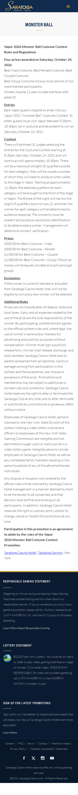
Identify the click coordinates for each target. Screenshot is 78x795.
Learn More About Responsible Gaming (26, 628)
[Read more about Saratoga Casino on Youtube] (52, 758)
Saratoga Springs (50, 553)
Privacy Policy (18, 748)
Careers (9, 743)
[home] (18, 6)
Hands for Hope (60, 743)
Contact (42, 743)
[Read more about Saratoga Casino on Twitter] (33, 758)
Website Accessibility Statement (49, 748)
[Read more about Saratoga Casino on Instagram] (42, 758)
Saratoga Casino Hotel (20, 553)
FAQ (20, 743)
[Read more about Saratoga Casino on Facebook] (24, 758)
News (30, 743)
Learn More (10, 732)
